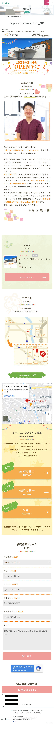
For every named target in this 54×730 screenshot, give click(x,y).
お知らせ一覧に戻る (26, 704)
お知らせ (16, 712)
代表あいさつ (16, 710)
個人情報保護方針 (38, 712)
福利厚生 (32, 710)
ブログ (21, 712)
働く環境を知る (24, 710)
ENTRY (47, 2)
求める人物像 (40, 710)
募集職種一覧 (28, 712)
